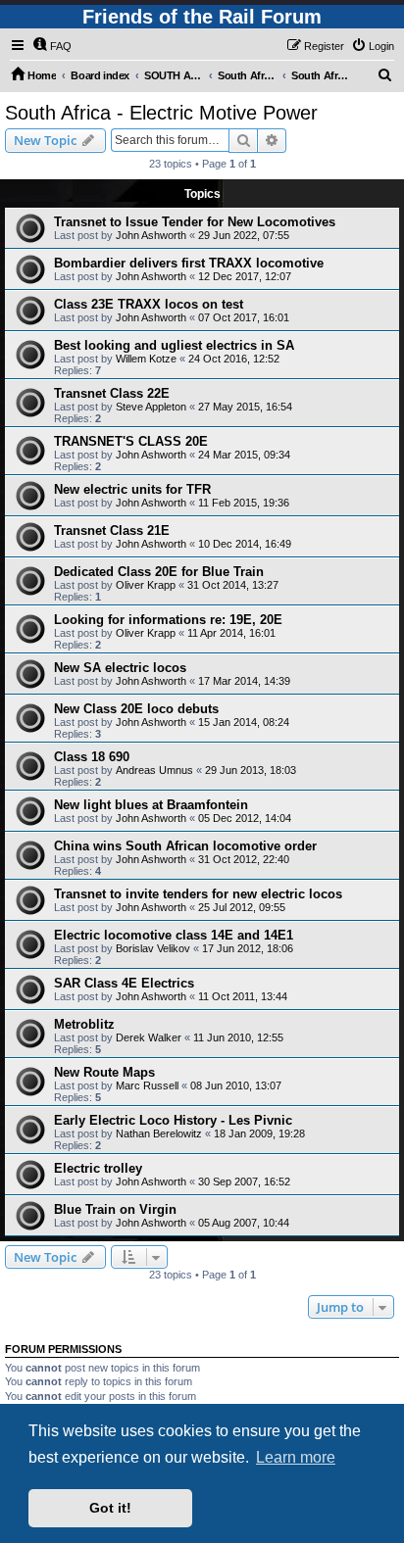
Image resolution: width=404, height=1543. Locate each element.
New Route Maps (104, 1072)
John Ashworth (151, 235)
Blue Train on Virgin (115, 1209)
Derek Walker (148, 1037)
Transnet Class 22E (112, 393)
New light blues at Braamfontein (151, 804)
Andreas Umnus (154, 770)
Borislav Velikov (153, 948)
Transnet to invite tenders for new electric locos (198, 894)
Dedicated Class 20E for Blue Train (159, 571)
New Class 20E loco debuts (136, 708)
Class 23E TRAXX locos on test (148, 304)
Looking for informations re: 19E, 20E (168, 619)
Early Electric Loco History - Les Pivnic (173, 1120)
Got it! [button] (110, 1508)
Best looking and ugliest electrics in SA (174, 345)
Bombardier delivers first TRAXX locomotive (189, 263)
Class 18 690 (91, 756)
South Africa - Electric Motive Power (161, 112)
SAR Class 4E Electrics (124, 983)
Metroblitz (84, 1024)
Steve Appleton (151, 406)
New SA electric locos (120, 667)
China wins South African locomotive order (185, 846)
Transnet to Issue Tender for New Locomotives (194, 222)
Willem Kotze (146, 358)
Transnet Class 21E (112, 530)
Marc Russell (147, 1085)
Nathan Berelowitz (159, 1133)
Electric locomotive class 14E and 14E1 (173, 935)
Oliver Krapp (146, 585)
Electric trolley (98, 1168)
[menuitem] (52, 46)
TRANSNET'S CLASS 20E (131, 441)
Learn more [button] (295, 1457)
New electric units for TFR (132, 489)
